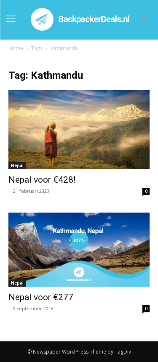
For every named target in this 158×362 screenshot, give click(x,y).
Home (15, 48)
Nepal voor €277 (40, 297)
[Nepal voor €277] (79, 250)
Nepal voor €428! (41, 180)
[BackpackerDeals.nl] (81, 19)
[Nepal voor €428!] (79, 129)
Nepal (17, 165)
